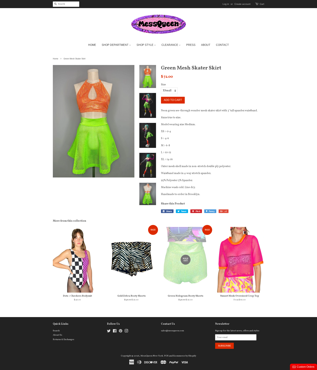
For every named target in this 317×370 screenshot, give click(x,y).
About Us (57, 335)
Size (163, 85)
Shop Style (145, 45)
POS (166, 355)
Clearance (170, 45)
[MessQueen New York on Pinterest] (120, 331)
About (205, 45)
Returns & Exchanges (63, 339)
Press (190, 45)
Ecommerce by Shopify (184, 355)
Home (92, 45)
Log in (226, 4)
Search (56, 330)
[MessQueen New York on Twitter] (109, 331)
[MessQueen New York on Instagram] (126, 331)
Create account (242, 4)
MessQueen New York (152, 355)
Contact (222, 45)
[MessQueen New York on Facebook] (115, 331)
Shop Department (115, 45)
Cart (262, 4)
